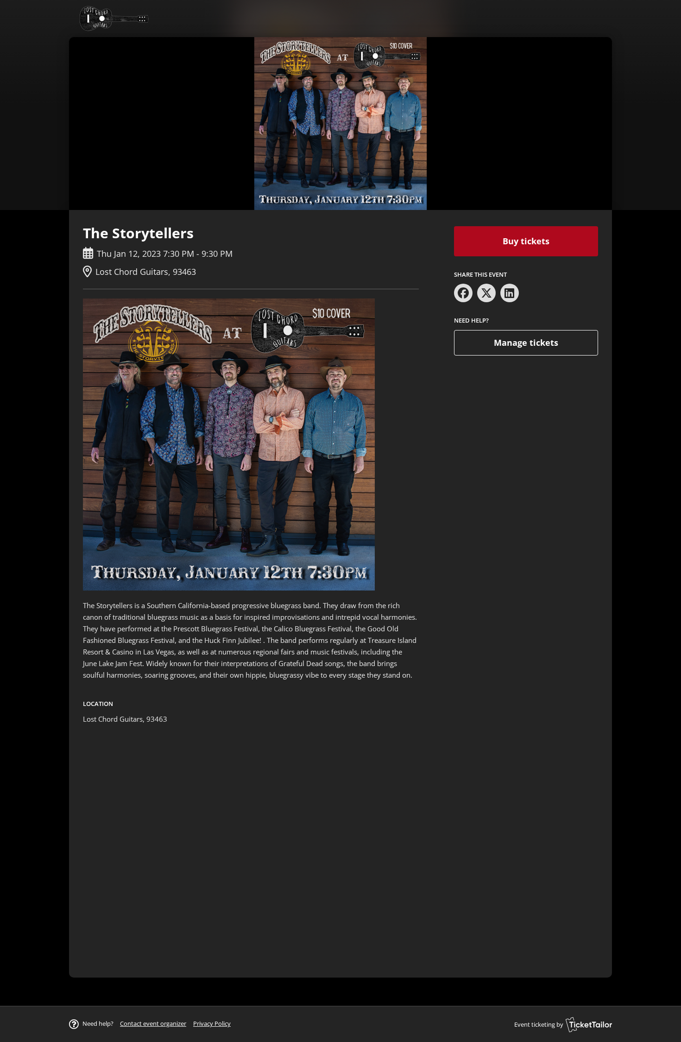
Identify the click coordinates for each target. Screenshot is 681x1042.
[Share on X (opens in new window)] (486, 293)
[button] (153, 1023)
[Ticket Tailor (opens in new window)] (589, 1024)
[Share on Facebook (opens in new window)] (463, 293)
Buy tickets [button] (526, 241)
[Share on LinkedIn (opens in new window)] (509, 293)
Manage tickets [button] (526, 342)
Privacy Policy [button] (212, 1023)
